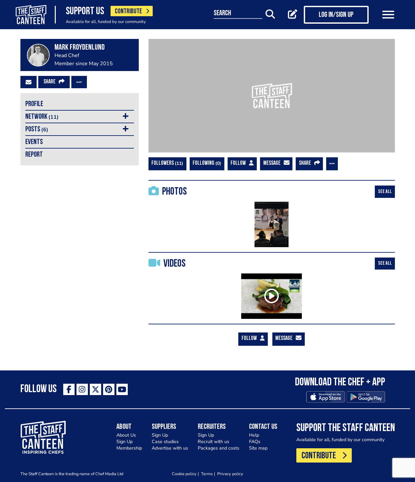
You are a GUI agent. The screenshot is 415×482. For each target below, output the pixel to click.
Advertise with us (170, 448)
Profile (34, 104)
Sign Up (124, 442)
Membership (129, 448)
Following (206, 163)
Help (254, 435)
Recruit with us (213, 442)
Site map (258, 448)
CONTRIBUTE (128, 11)
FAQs (254, 442)
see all (385, 191)
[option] (271, 224)
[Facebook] (69, 389)
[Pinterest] (108, 389)
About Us (126, 435)
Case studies (165, 442)
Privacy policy (230, 473)
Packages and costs (218, 448)
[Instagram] (82, 389)
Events (34, 142)
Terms (207, 473)
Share (49, 82)
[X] (95, 389)
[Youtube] (122, 389)
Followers (166, 163)
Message (271, 163)
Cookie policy (184, 473)
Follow (238, 163)
